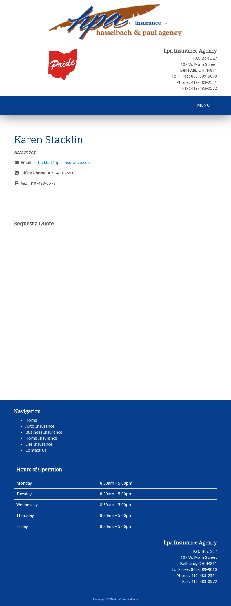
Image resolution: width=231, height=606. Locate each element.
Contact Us (35, 450)
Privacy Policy (128, 599)
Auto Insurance (39, 426)
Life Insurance (38, 444)
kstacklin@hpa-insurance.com (63, 162)
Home (31, 420)
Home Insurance (41, 438)
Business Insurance (43, 432)
